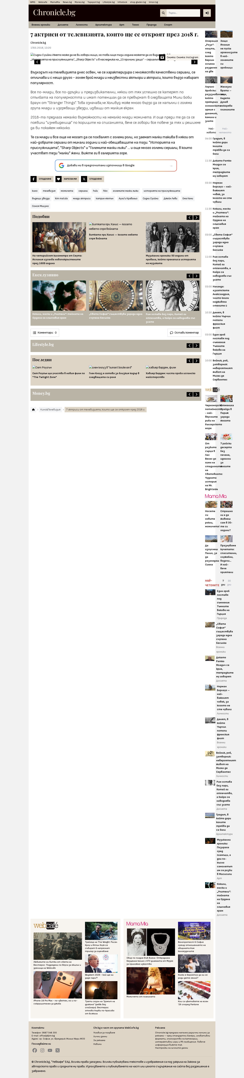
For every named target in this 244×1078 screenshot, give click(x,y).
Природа (152, 24)
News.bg (67, 2)
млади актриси (82, 198)
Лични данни (100, 1036)
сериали (83, 190)
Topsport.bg (93, 2)
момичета (67, 190)
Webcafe (42, 2)
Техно (135, 24)
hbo (105, 190)
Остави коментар (187, 332)
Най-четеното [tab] (225, 130)
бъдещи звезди (41, 198)
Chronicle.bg (38, 43)
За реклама (99, 1040)
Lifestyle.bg (109, 2)
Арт (121, 24)
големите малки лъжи (125, 190)
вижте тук (175, 1044)
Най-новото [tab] (211, 130)
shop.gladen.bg (138, 2)
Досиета (63, 24)
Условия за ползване (104, 1032)
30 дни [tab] (229, 582)
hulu (95, 190)
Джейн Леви (170, 198)
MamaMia (55, 2)
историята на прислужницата (162, 190)
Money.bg (79, 2)
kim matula (61, 198)
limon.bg (153, 2)
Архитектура (103, 24)
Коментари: (47, 332)
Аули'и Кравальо (128, 198)
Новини (97, 1044)
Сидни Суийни (150, 198)
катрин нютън (104, 198)
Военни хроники (41, 24)
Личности (82, 24)
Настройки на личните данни (171, 1048)
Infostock (122, 2)
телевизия (49, 190)
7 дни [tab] (223, 582)
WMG (32, 2)
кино (35, 190)
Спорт (168, 24)
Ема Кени (188, 198)
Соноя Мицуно (40, 206)
